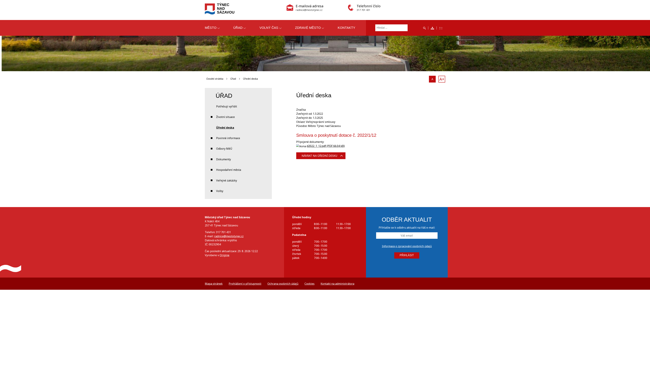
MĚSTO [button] (210, 27)
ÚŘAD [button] (238, 27)
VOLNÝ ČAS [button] (268, 27)
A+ (441, 79)
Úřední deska (250, 78)
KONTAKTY (346, 27)
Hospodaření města (228, 170)
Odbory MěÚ (224, 148)
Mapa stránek (214, 284)
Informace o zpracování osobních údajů (407, 246)
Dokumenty (223, 159)
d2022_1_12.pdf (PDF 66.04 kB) (326, 146)
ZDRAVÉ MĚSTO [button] (308, 27)
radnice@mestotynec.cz (229, 236)
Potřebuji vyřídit (226, 106)
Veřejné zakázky (226, 180)
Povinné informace (228, 138)
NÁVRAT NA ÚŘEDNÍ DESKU (319, 156)
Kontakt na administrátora (337, 284)
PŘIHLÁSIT (407, 255)
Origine (224, 255)
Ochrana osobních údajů (282, 284)
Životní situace (225, 117)
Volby (219, 191)
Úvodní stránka (214, 78)
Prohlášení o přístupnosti (245, 284)
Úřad (233, 78)
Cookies (310, 284)
